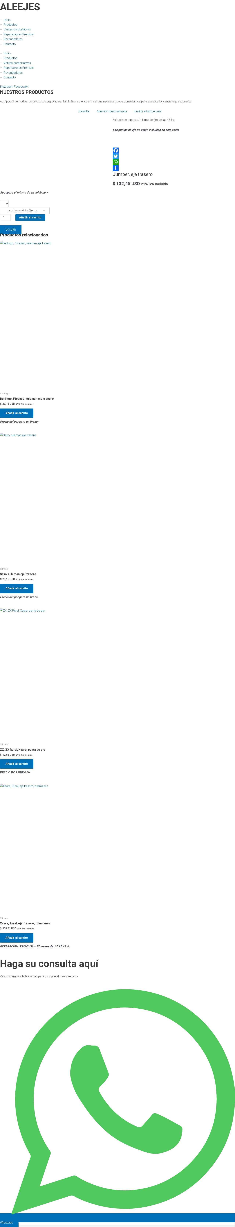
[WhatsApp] (117, 162)
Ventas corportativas (17, 29)
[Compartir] (117, 168)
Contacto (10, 44)
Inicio (7, 20)
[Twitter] (117, 156)
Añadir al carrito (30, 217)
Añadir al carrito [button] (17, 413)
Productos (10, 24)
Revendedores (13, 39)
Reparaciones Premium (19, 34)
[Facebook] (117, 150)
